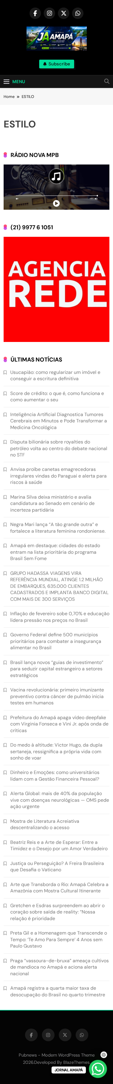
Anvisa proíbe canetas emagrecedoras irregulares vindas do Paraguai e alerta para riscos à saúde (58, 475)
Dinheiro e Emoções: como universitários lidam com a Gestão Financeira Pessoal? (54, 775)
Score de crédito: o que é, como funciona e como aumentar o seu (57, 396)
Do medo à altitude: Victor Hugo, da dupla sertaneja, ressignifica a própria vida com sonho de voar (56, 751)
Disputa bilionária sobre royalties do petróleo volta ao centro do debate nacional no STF (58, 448)
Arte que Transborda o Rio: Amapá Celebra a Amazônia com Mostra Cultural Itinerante (59, 887)
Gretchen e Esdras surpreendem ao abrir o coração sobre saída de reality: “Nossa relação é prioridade (57, 912)
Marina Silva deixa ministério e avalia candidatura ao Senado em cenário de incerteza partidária (52, 503)
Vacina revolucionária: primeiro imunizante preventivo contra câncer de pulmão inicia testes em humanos (57, 696)
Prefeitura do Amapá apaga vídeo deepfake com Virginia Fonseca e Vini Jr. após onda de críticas (59, 724)
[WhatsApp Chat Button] (98, 1069)
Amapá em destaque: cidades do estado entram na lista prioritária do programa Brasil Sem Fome (55, 552)
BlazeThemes (76, 1062)
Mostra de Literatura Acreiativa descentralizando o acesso (44, 824)
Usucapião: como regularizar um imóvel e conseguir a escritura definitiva (55, 375)
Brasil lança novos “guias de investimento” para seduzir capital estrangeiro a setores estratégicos (56, 668)
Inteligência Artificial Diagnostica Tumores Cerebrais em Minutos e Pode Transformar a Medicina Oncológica (58, 421)
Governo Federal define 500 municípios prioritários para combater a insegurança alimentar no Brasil (55, 641)
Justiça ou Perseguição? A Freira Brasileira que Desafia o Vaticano (57, 866)
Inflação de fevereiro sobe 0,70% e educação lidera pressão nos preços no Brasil (59, 616)
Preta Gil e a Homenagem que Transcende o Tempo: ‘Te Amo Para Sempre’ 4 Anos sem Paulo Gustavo (58, 939)
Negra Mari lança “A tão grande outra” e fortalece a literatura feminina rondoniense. (57, 527)
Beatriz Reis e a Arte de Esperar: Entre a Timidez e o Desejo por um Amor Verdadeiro (59, 845)
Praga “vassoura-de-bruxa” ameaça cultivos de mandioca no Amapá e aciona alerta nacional (59, 967)
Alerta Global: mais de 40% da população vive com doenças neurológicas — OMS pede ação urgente (59, 800)
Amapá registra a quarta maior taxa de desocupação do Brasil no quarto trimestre (57, 991)
